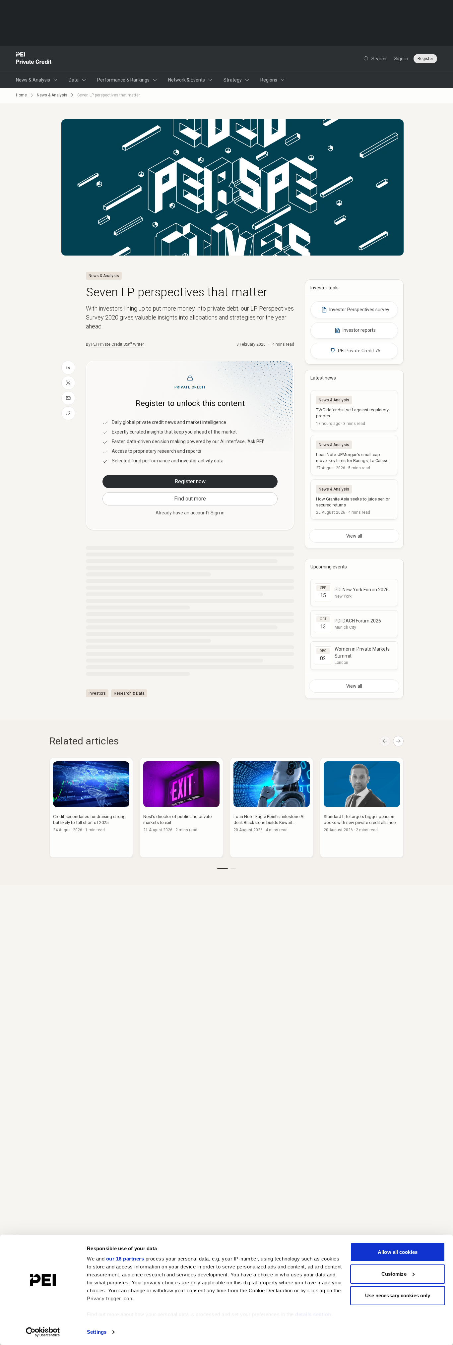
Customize (394, 1274)
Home (21, 95)
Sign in (401, 58)
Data (74, 80)
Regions (268, 80)
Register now (190, 481)
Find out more (190, 499)
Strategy (233, 80)
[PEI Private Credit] (34, 58)
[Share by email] (68, 398)
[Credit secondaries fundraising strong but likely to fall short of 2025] (91, 807)
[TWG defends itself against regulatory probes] (354, 410)
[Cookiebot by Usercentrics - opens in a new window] (43, 1332)
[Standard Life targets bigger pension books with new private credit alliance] (361, 807)
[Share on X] (68, 383)
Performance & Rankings (123, 80)
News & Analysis (33, 80)
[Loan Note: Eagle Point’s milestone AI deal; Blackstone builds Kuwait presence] (271, 807)
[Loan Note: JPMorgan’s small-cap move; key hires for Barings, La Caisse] (354, 455)
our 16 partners (125, 1258)
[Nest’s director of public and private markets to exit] (181, 807)
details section (313, 1314)
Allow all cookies (398, 1252)
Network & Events (186, 80)
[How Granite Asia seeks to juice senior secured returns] (354, 499)
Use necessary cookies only (397, 1295)
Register (425, 58)
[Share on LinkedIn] (68, 368)
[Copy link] (68, 413)
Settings (96, 1332)
